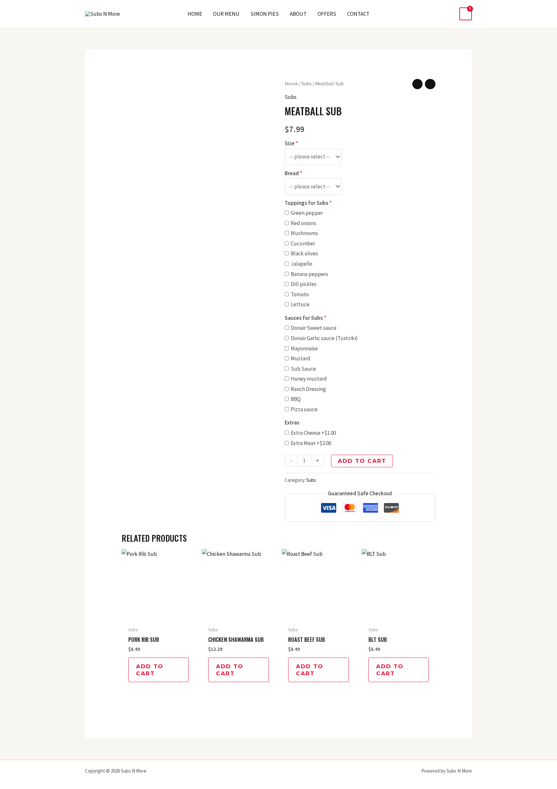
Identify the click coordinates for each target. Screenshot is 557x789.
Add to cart (362, 461)
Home (291, 84)
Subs (306, 84)
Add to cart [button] (149, 670)
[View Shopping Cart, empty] (465, 14)
